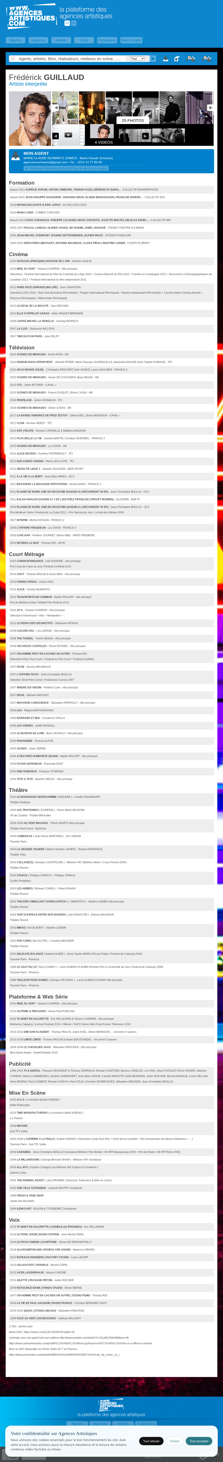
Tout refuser (151, 1441)
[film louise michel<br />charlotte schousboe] (65, 123)
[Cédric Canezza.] (30, 144)
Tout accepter (199, 1441)
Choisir (174, 1441)
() (89, 158)
